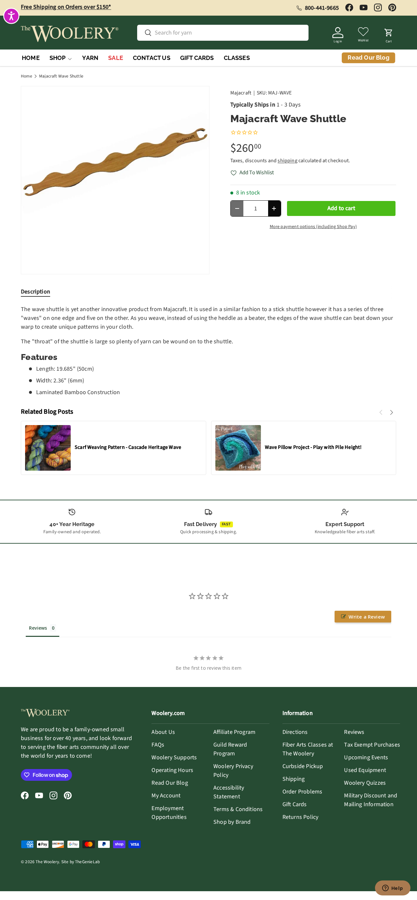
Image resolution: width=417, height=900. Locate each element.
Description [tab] (35, 292)
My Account (165, 796)
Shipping (293, 779)
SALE (115, 57)
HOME (31, 57)
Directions (295, 732)
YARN (90, 57)
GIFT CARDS (197, 57)
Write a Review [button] (367, 616)
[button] (388, 33)
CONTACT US (151, 57)
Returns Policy (300, 817)
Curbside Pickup (302, 766)
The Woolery (47, 862)
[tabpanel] (208, 351)
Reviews (354, 732)
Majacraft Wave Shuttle (61, 76)
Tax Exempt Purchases (372, 745)
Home (26, 76)
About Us (163, 732)
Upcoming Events (366, 757)
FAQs (157, 745)
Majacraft (241, 92)
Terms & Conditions (238, 809)
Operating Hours (172, 770)
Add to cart (341, 208)
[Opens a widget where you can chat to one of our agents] (392, 888)
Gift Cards (294, 804)
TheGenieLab (87, 862)
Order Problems (302, 792)
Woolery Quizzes (365, 783)
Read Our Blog (169, 783)
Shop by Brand (232, 822)
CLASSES (237, 57)
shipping (287, 160)
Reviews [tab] (38, 628)
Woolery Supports (174, 757)
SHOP (58, 57)
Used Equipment (365, 770)
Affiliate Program (234, 732)
